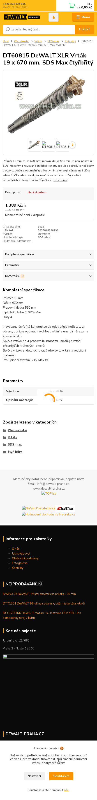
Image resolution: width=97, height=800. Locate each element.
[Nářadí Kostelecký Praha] (38, 508)
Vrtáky (38, 41)
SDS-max (53, 41)
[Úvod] (22, 17)
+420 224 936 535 (14, 4)
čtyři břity (70, 41)
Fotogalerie (19, 563)
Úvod (6, 41)
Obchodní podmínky (25, 558)
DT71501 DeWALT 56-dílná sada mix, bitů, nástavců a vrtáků (44, 604)
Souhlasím (61, 776)
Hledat (84, 29)
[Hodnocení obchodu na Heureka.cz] (48, 514)
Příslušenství (21, 41)
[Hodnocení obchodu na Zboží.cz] (65, 508)
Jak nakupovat (21, 554)
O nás (16, 549)
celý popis (60, 180)
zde (66, 790)
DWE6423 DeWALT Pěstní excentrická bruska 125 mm (39, 594)
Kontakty (17, 568)
